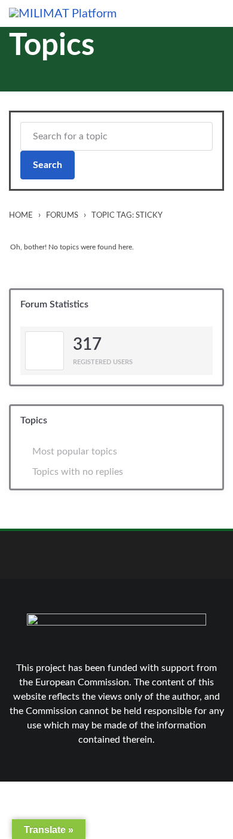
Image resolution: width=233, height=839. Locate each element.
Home (21, 215)
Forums (62, 215)
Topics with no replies (77, 472)
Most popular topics (74, 451)
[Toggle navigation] (216, 13)
